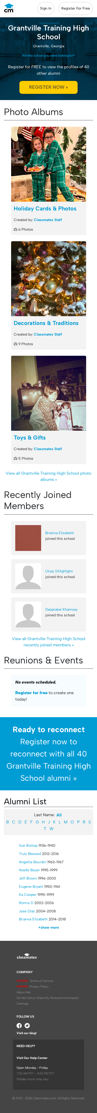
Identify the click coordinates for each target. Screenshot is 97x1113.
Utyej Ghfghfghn (59, 571)
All (59, 815)
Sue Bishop (28, 845)
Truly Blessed (30, 854)
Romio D (26, 903)
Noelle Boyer (29, 870)
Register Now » (48, 87)
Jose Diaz (27, 911)
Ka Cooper (27, 894)
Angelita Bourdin (32, 862)
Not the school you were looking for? (48, 55)
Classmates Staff (48, 220)
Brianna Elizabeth (59, 533)
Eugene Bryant (31, 886)
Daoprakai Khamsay (61, 609)
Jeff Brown (28, 878)
